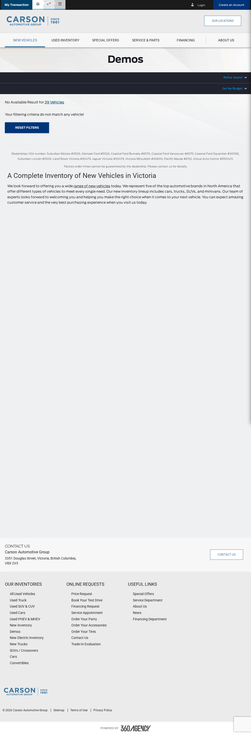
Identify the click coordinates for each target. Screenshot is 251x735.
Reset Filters (27, 127)
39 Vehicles (54, 102)
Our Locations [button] (223, 21)
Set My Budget (232, 88)
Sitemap (59, 710)
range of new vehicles (92, 186)
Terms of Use (79, 710)
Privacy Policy (102, 710)
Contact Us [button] (227, 554)
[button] (16, 5)
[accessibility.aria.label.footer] (136, 728)
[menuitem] (25, 40)
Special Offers (105, 40)
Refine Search (233, 77)
